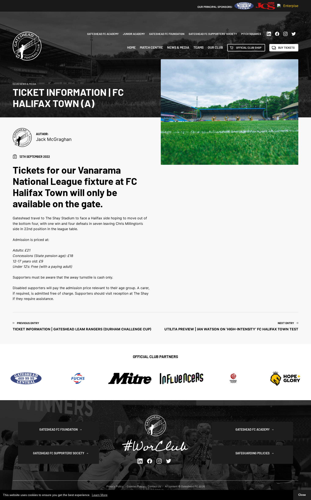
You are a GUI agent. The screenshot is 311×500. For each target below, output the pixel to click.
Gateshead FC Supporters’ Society (213, 34)
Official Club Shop (248, 47)
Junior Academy (134, 34)
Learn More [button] (99, 495)
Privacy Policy (115, 486)
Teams (198, 47)
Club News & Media (24, 83)
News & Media (178, 47)
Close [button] (302, 494)
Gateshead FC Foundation (166, 34)
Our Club (215, 47)
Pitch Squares (251, 34)
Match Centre (151, 47)
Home (131, 47)
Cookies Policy (135, 486)
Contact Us (154, 486)
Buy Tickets (286, 47)
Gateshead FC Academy (103, 34)
